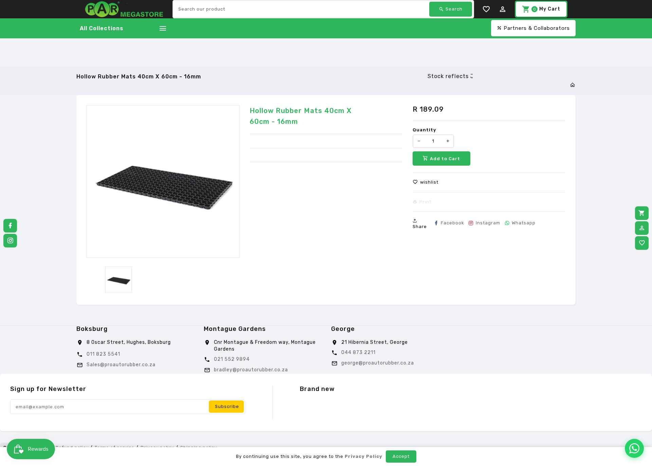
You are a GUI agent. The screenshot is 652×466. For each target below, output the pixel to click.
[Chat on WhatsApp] (634, 448)
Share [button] (420, 226)
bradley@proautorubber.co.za (251, 370)
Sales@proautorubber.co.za (121, 365)
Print (425, 202)
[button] (425, 182)
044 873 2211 (358, 352)
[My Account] (642, 228)
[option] (118, 279)
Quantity (424, 129)
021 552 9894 (232, 359)
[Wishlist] (642, 243)
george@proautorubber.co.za (377, 363)
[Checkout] (642, 213)
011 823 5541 (103, 354)
